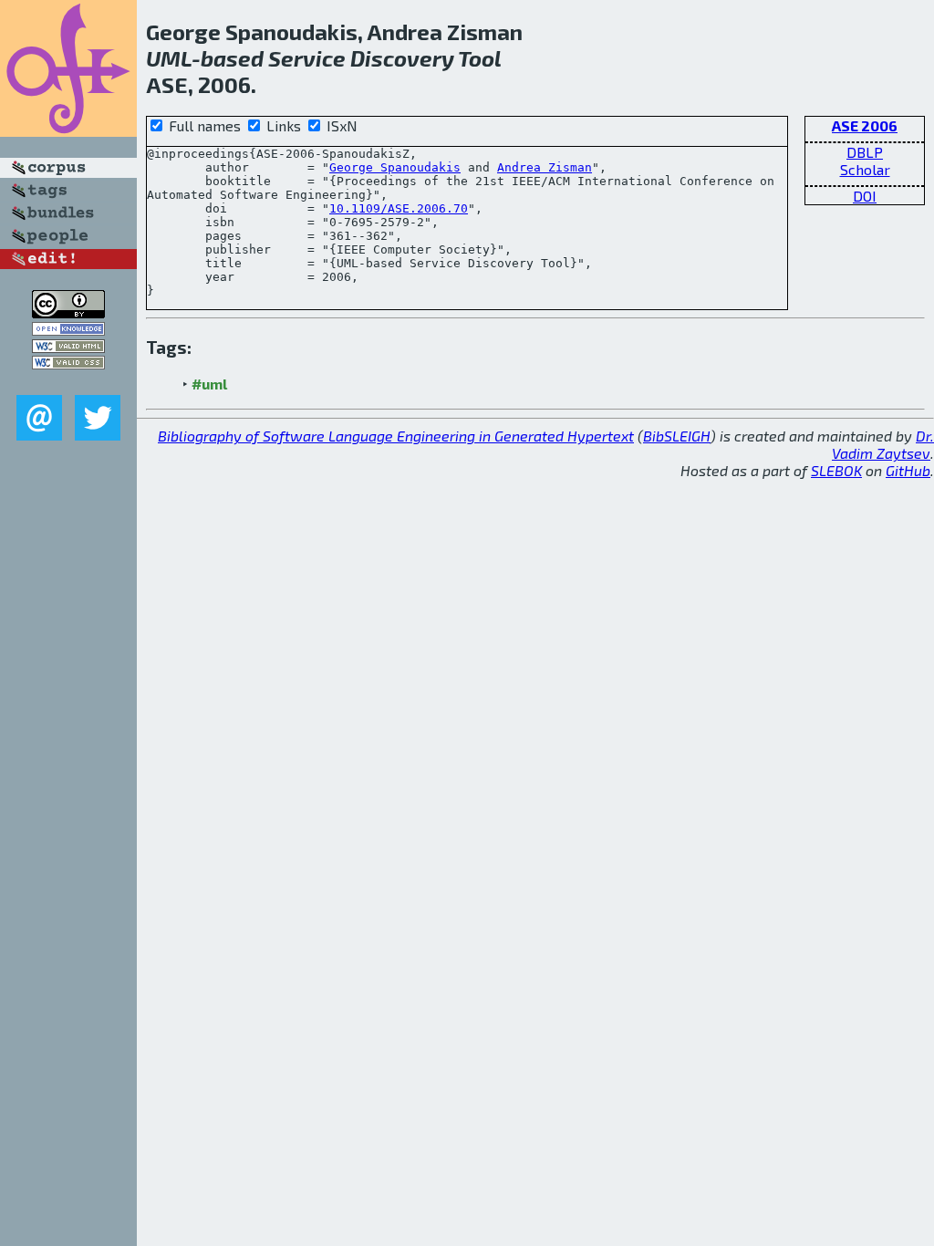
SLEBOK (836, 470)
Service (307, 58)
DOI (865, 195)
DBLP (864, 152)
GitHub (908, 470)
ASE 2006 (865, 125)
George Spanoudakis (395, 167)
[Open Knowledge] (68, 329)
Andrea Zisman (544, 167)
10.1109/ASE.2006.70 (398, 208)
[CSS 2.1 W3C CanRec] (68, 381)
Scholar (865, 169)
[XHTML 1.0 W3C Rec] (68, 347)
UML (169, 58)
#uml (209, 383)
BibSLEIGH (677, 435)
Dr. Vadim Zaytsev (883, 444)
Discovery (402, 58)
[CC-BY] (68, 312)
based (232, 58)
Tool (480, 58)
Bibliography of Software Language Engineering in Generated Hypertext (396, 435)
